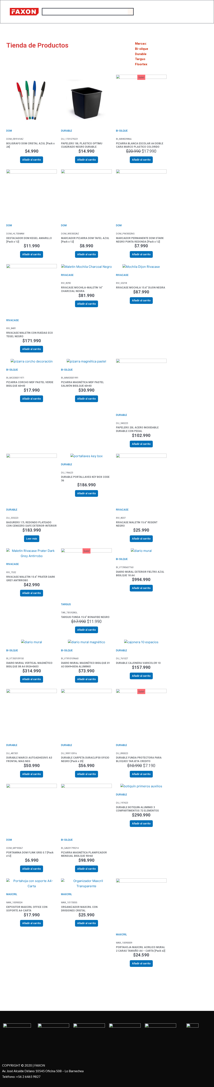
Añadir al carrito (31, 159)
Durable (66, 130)
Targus (66, 604)
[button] (130, 12)
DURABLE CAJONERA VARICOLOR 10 (138, 663)
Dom (9, 130)
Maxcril (11, 894)
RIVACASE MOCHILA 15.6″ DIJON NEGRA (140, 287)
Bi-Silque (122, 130)
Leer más (31, 538)
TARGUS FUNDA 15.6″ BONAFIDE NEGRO (85, 617)
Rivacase (12, 320)
